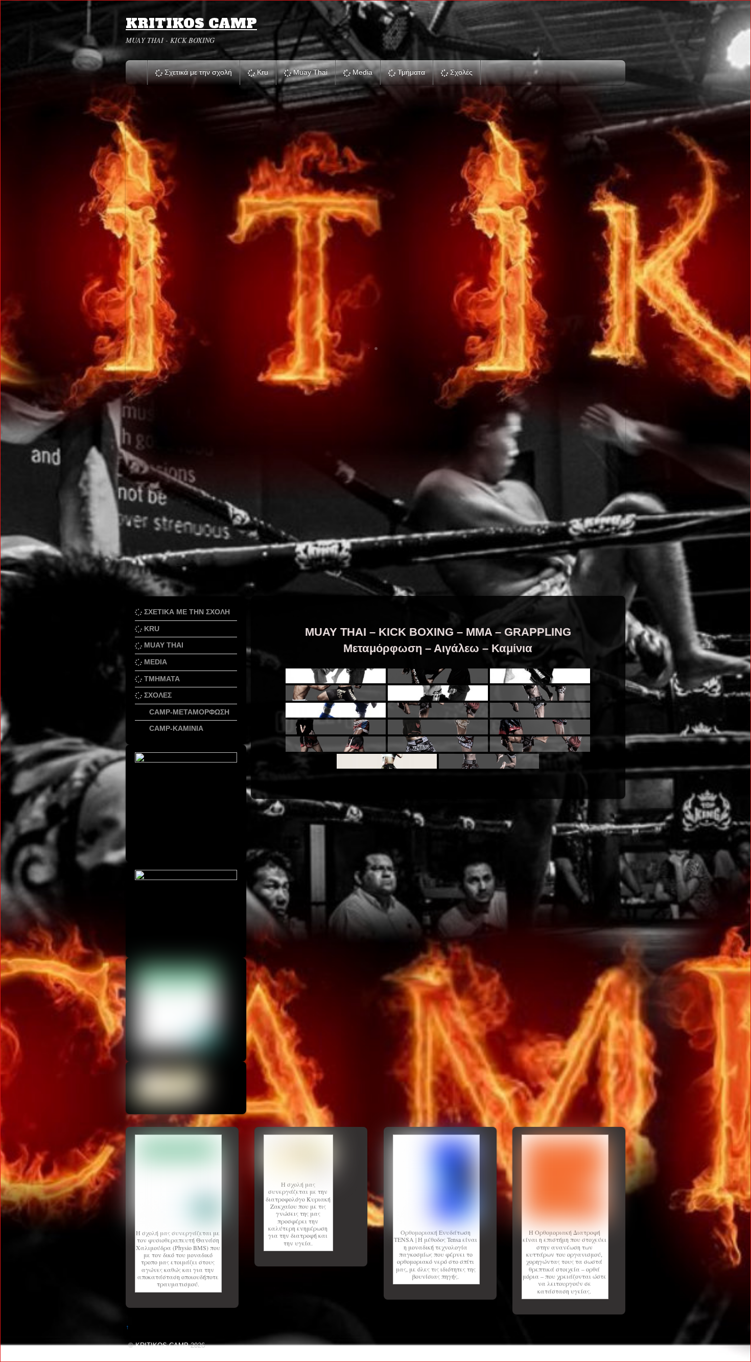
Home (137, 72)
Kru (261, 72)
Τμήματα (410, 72)
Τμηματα (161, 679)
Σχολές (460, 72)
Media (361, 72)
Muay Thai (309, 72)
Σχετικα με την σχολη (186, 612)
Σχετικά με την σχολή (197, 72)
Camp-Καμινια (175, 728)
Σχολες (157, 695)
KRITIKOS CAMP (162, 1345)
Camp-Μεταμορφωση (188, 712)
